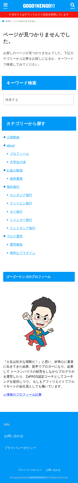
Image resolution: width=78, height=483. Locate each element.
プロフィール (19, 153)
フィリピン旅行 (21, 203)
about (11, 145)
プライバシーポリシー (20, 448)
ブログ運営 (15, 236)
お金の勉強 (15, 170)
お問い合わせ (13, 436)
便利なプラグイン (22, 253)
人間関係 (13, 137)
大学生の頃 (18, 162)
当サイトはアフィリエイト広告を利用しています (40, 14)
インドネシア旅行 (22, 228)
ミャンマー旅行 (21, 220)
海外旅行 (13, 187)
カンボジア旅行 (21, 195)
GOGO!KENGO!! (39, 5)
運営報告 (16, 244)
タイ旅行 (16, 211)
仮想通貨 (16, 178)
